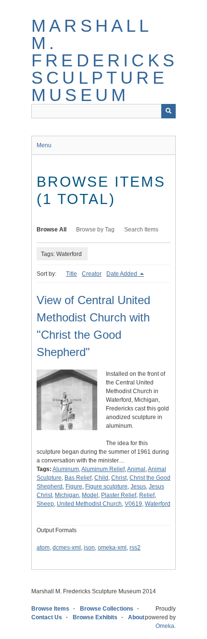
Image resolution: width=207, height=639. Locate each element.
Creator (92, 273)
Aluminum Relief (103, 469)
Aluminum (65, 469)
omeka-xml (112, 547)
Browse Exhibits (95, 617)
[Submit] (168, 111)
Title (71, 273)
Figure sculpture (106, 486)
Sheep (45, 503)
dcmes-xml (66, 547)
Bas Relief (78, 477)
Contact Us (46, 617)
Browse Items (50, 608)
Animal (136, 469)
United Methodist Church (89, 503)
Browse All (51, 229)
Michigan (67, 495)
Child (101, 477)
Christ (119, 477)
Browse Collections (106, 608)
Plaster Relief (118, 495)
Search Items (141, 229)
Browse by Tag (95, 229)
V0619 (133, 503)
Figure (73, 486)
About (136, 617)
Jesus (138, 486)
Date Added (122, 273)
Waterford (157, 503)
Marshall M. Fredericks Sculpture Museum (104, 60)
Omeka (164, 626)
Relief (147, 495)
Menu (44, 145)
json (89, 547)
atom (43, 547)
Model (90, 495)
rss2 (135, 547)
